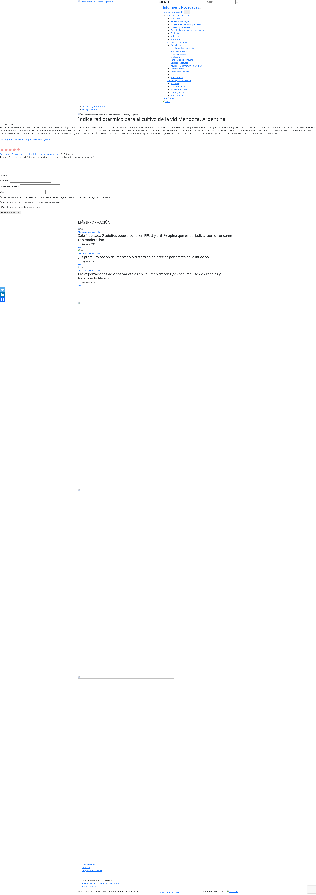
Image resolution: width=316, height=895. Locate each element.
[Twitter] (2, 289)
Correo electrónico (9, 186)
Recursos (175, 83)
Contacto (86, 867)
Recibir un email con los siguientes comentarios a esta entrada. (31, 202)
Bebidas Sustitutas (179, 62)
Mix (172, 74)
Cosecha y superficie (180, 27)
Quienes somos (89, 864)
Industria (175, 36)
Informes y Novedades (181, 7)
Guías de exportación (185, 48)
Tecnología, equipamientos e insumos (188, 30)
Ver (79, 247)
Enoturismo (176, 57)
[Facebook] (2, 299)
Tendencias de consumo (182, 59)
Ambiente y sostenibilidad (179, 80)
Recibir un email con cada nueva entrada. (21, 207)
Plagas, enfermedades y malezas (186, 24)
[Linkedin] (2, 294)
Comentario (6, 175)
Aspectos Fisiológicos (181, 21)
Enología (175, 33)
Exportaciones (177, 45)
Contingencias (177, 92)
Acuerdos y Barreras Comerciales (186, 65)
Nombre (4, 180)
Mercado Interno (179, 51)
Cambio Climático (179, 86)
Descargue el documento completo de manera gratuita (26, 139)
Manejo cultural (178, 18)
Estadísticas (168, 98)
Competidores (177, 68)
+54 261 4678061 (89, 886)
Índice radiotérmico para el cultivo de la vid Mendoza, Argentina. (30, 154)
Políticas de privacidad (170, 892)
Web (2, 192)
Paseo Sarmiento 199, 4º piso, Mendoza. (100, 883)
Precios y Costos (178, 54)
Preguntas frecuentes (92, 870)
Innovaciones (177, 39)
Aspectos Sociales (179, 89)
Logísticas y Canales (180, 71)
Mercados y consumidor (178, 42)
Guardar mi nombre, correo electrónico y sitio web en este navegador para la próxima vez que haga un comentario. (56, 197)
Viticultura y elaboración (178, 15)
